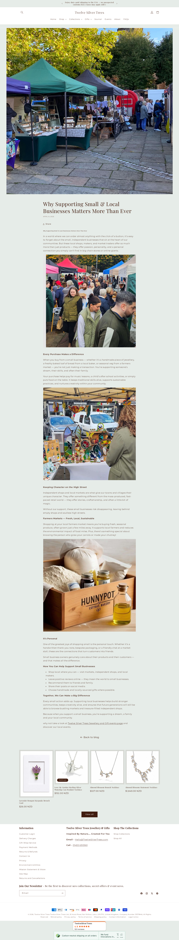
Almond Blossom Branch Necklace (104, 787)
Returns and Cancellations (32, 878)
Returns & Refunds (28, 852)
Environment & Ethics (29, 865)
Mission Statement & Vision (32, 869)
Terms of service (85, 917)
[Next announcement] (117, 3)
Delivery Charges (27, 838)
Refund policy (56, 917)
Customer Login (27, 834)
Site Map (23, 874)
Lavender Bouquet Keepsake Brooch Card (34, 802)
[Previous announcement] (62, 3)
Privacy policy (70, 917)
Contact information (117, 917)
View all (89, 814)
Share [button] (48, 224)
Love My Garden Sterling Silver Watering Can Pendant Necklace (68, 788)
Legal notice (133, 917)
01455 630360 (80, 845)
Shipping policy (100, 917)
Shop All (118, 838)
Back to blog (91, 737)
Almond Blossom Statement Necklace (141, 787)
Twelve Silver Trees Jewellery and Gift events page (95, 723)
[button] (22, 12)
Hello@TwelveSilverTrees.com (91, 839)
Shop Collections (122, 834)
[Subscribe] (62, 893)
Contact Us (24, 856)
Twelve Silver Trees (42, 914)
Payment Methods (28, 847)
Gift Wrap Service (27, 843)
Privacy (22, 861)
